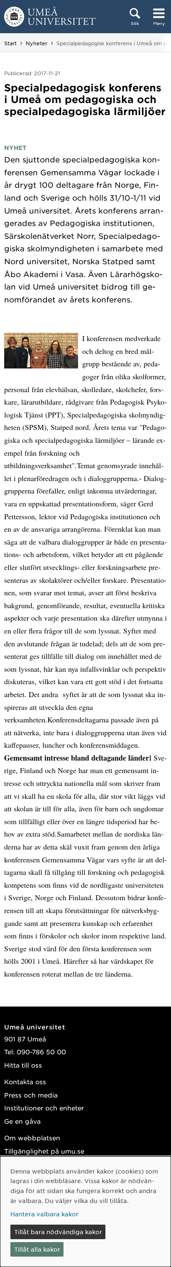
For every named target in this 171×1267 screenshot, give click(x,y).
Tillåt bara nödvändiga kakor (58, 1231)
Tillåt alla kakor (37, 1249)
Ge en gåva (22, 1121)
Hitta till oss (23, 1065)
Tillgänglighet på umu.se (44, 1151)
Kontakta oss (25, 1081)
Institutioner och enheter (44, 1108)
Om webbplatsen (32, 1138)
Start (10, 43)
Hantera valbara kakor (44, 1214)
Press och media (31, 1095)
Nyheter (36, 43)
